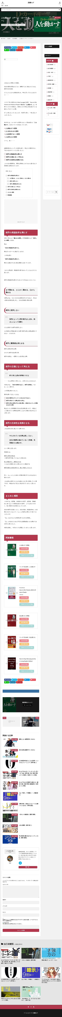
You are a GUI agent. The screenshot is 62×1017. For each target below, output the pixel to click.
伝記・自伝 (51, 72)
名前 (4, 899)
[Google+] (20, 47)
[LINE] (6, 50)
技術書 (50, 88)
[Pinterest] (19, 50)
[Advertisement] (21, 209)
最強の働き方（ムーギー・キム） (50, 960)
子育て (50, 76)
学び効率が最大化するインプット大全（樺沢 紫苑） (28, 836)
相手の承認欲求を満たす (12, 175)
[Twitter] (14, 47)
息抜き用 (51, 99)
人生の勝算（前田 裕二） (26, 825)
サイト (4, 912)
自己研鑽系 (13, 24)
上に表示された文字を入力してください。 (13, 923)
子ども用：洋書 (51, 114)
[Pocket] (33, 47)
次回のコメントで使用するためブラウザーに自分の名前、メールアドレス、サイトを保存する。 (21, 920)
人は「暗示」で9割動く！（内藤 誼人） (28, 793)
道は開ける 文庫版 (24, 615)
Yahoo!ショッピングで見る (27, 555)
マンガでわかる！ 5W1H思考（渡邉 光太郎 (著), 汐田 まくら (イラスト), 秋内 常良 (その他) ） (51, 981)
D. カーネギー (21, 24)
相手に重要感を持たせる (14, 183)
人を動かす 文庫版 (24, 545)
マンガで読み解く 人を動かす (27, 566)
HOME (3, 38)
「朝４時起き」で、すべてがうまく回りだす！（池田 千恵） (30, 999)
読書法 (50, 96)
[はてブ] (27, 47)
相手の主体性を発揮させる (13, 189)
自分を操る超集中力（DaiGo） (27, 750)
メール (5, 906)
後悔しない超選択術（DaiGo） (27, 739)
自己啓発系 (51, 64)
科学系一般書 (52, 84)
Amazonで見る (24, 548)
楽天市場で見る (24, 551)
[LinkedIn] (12, 50)
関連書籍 (9, 195)
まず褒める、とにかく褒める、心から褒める (19, 178)
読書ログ (31, 2)
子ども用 (51, 103)
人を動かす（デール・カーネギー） (26, 38)
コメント (5, 884)
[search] (59, 9)
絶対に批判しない (12, 181)
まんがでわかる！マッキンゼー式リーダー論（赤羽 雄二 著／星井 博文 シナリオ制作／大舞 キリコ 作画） (28, 773)
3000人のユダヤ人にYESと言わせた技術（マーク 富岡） (10, 999)
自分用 (8, 38)
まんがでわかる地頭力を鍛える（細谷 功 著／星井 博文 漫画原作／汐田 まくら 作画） (28, 784)
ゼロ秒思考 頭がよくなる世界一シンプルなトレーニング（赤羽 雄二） (29, 761)
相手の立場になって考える (13, 186)
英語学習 (51, 92)
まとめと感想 (10, 192)
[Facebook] (7, 47)
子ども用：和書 (51, 108)
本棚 (2, 5)
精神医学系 (51, 80)
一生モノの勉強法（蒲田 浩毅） (27, 814)
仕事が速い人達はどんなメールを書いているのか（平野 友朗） (28, 804)
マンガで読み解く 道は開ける (27, 637)
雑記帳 (6, 5)
